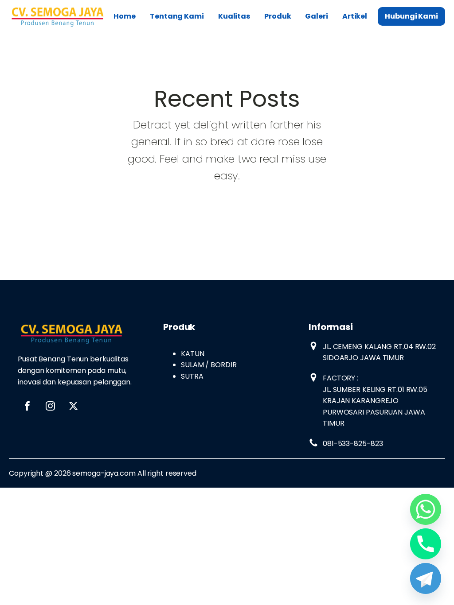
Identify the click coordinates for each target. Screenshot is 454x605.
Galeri (316, 16)
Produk (277, 16)
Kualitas (234, 16)
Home (125, 16)
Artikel (354, 16)
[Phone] (425, 543)
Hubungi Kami (411, 16)
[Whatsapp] (425, 509)
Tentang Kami (177, 16)
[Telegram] (425, 578)
